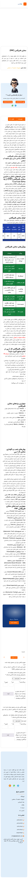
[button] (4, 657)
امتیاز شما (23, 678)
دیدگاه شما (22, 682)
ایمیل (6, 682)
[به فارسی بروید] (20, 4)
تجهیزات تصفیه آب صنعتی (13, 68)
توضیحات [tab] (20, 119)
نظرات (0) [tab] (11, 119)
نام (12, 682)
